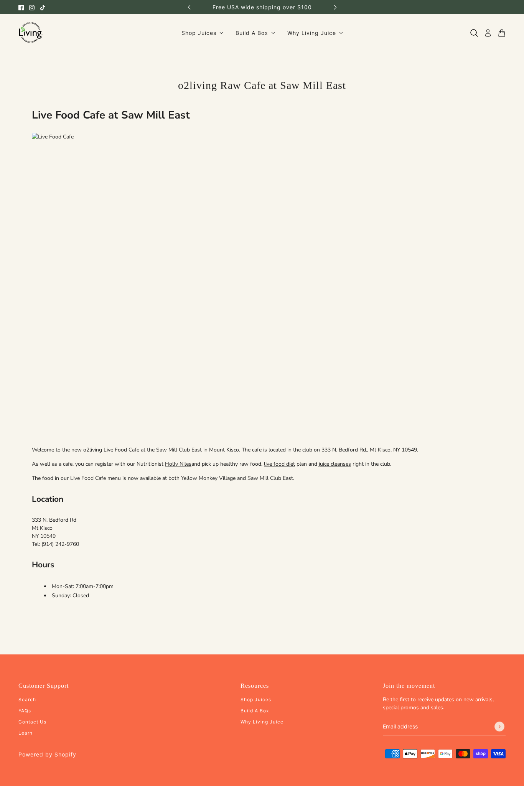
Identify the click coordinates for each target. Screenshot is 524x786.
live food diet (279, 464)
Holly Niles (178, 464)
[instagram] (32, 7)
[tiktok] (42, 7)
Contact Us (32, 722)
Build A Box (255, 710)
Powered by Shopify (47, 754)
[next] (335, 7)
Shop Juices (256, 699)
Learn (25, 733)
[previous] (189, 7)
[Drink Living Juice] (30, 32)
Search (27, 699)
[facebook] (21, 7)
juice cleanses (335, 464)
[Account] (488, 33)
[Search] (474, 33)
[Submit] (499, 727)
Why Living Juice (262, 722)
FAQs (24, 710)
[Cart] (502, 33)
